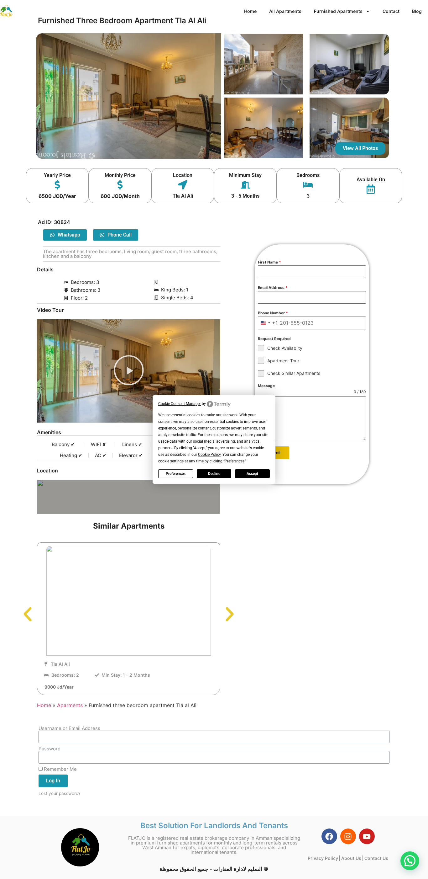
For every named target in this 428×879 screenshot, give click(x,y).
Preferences (175, 473)
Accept (252, 473)
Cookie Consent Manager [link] (179, 404)
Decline (214, 473)
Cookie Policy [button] (209, 454)
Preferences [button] (234, 461)
